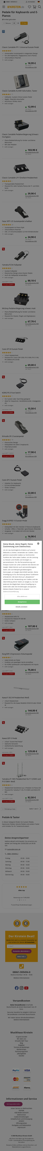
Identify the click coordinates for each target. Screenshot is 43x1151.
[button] (21, 607)
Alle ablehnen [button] (22, 596)
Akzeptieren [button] (22, 602)
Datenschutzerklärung (11, 592)
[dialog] (21, 575)
